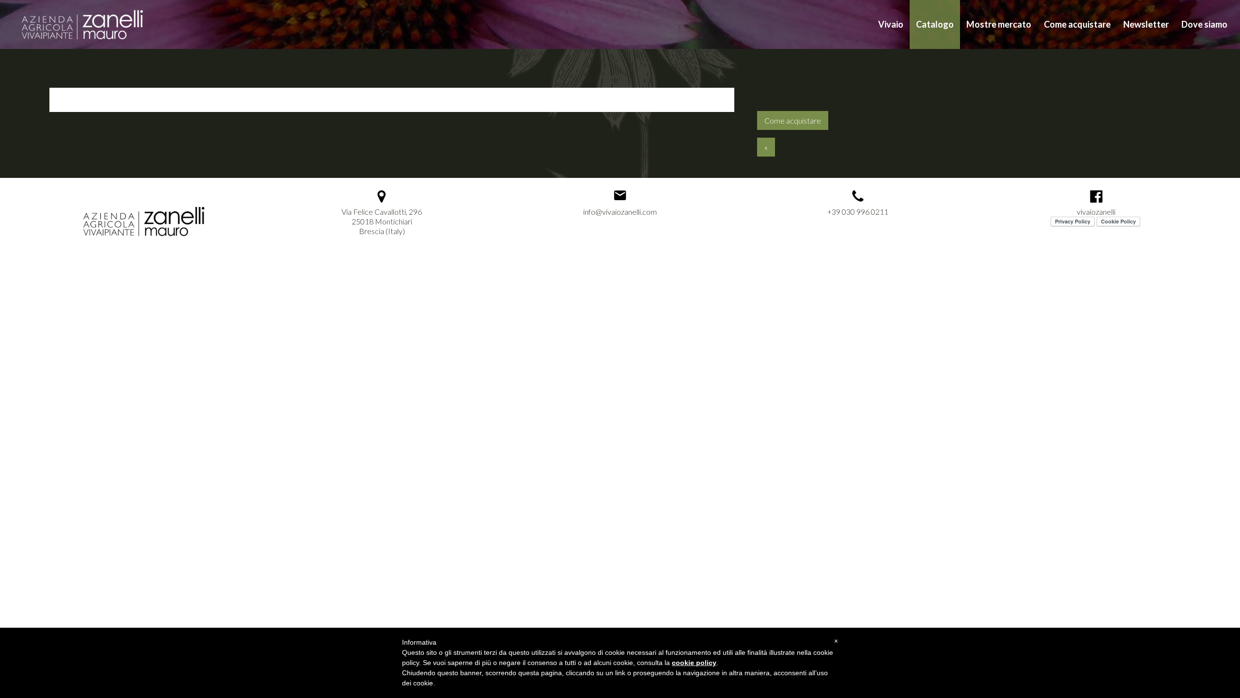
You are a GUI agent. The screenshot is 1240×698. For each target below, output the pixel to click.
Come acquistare (1077, 24)
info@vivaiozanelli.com (620, 211)
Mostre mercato (998, 24)
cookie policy (694, 662)
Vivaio (890, 24)
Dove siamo (1204, 24)
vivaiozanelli (1096, 211)
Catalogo (935, 24)
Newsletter (1146, 24)
